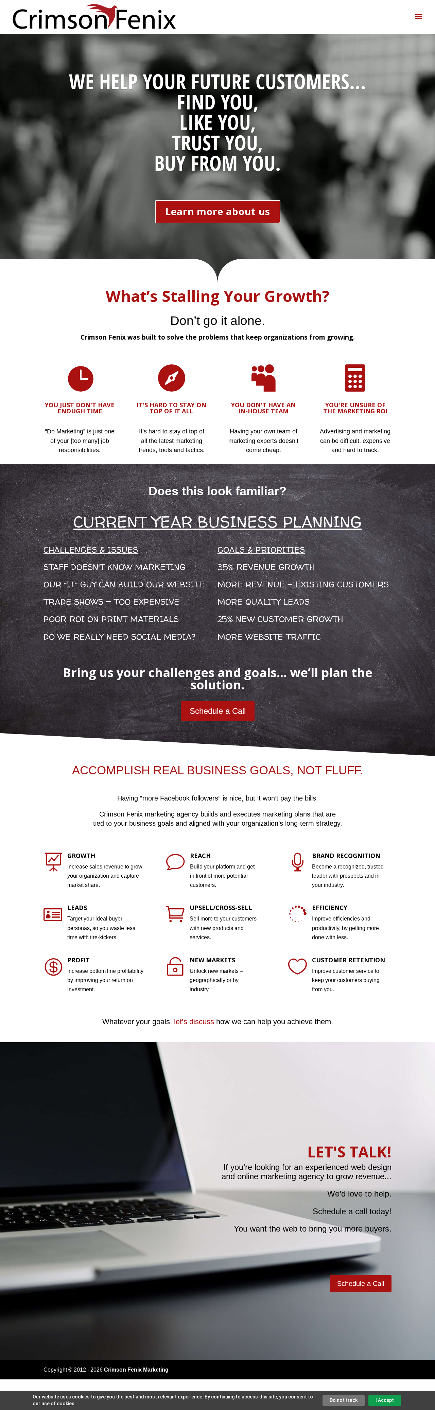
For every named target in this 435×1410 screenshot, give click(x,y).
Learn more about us (217, 211)
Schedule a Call (218, 711)
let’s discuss (194, 1021)
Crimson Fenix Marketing (136, 1370)
